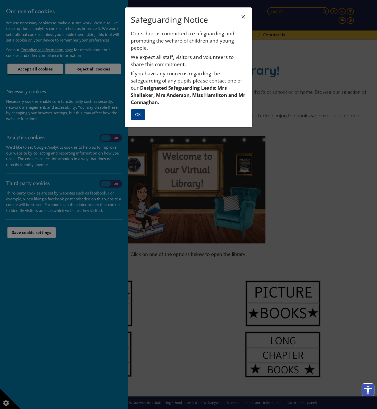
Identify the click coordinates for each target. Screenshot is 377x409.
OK (138, 114)
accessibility (368, 390)
